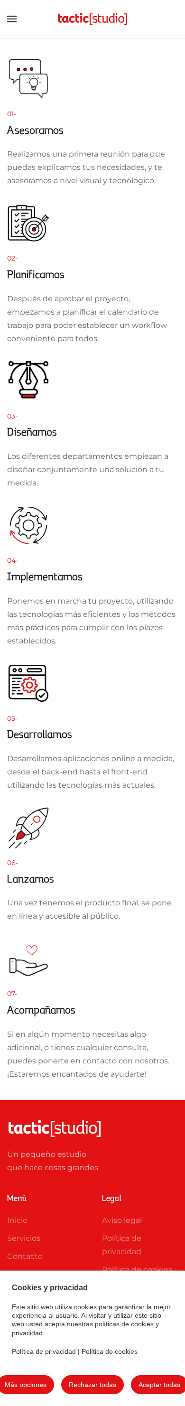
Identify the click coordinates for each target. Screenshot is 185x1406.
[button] (12, 19)
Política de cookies (110, 1351)
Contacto (25, 1256)
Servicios (23, 1238)
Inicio (17, 1220)
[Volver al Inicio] (92, 19)
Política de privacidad (44, 1351)
